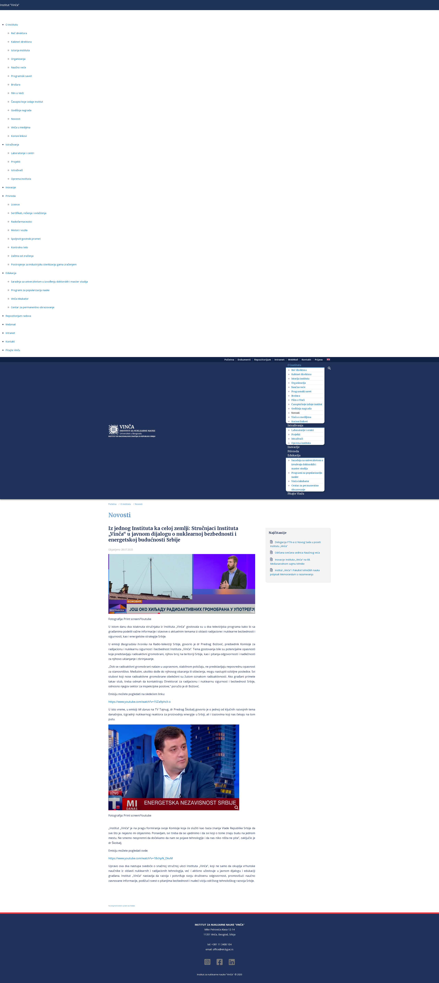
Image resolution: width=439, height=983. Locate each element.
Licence (15, 204)
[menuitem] (295, 365)
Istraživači (17, 170)
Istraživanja (12, 144)
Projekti (15, 161)
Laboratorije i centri (22, 153)
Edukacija (10, 273)
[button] (327, 368)
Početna (229, 359)
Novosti (15, 118)
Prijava (319, 359)
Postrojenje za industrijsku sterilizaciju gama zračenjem (43, 264)
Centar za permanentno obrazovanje (32, 307)
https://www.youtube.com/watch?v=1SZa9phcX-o (139, 702)
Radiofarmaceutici (21, 221)
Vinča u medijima (20, 127)
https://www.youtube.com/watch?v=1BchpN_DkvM (140, 858)
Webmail (10, 324)
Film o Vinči (17, 93)
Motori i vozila (19, 230)
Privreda (10, 196)
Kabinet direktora (21, 41)
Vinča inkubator (20, 298)
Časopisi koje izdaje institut (27, 101)
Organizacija (18, 58)
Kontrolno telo (19, 247)
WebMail (293, 359)
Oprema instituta (21, 178)
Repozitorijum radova (18, 315)
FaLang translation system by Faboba (121, 906)
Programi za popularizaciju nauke (30, 290)
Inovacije (10, 187)
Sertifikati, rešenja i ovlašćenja (28, 213)
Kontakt (10, 341)
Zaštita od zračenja (22, 255)
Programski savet (21, 76)
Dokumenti (244, 359)
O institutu (11, 24)
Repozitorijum (262, 359)
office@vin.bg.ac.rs (223, 949)
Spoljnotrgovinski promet (26, 238)
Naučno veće (18, 67)
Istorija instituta (20, 50)
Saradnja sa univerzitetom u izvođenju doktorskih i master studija (49, 281)
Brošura (15, 84)
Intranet (10, 333)
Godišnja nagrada (21, 110)
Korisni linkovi (19, 136)
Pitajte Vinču (12, 350)
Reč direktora (19, 33)
